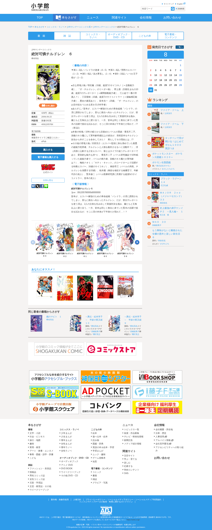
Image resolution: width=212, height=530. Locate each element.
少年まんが (66, 433)
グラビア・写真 (100, 482)
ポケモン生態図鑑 (161, 162)
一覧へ (180, 47)
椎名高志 (35, 58)
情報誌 (33, 472)
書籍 (30, 429)
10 (155, 75)
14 (175, 75)
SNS (126, 473)
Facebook (42, 186)
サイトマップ (169, 4)
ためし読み (48, 106)
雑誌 (30, 465)
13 (170, 75)
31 (155, 90)
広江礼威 (164, 185)
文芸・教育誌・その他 (40, 486)
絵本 (95, 433)
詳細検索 (181, 9)
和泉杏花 (161, 241)
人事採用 (160, 436)
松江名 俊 (164, 215)
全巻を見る (48, 180)
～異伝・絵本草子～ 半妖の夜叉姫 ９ (134, 319)
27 (170, 85)
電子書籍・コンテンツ (102, 468)
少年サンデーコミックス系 (79, 27)
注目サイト (129, 455)
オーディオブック (69, 461)
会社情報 (159, 425)
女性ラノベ (66, 451)
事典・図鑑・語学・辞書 (41, 454)
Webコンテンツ (131, 470)
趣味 (32, 443)
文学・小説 (35, 433)
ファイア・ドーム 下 (172, 124)
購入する (48, 149)
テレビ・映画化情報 (133, 436)
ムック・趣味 (99, 454)
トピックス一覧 (131, 429)
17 (155, 80)
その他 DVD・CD (69, 475)
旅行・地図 (35, 440)
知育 (95, 461)
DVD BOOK (67, 468)
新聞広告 (128, 440)
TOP (30, 27)
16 (150, 80)
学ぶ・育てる (130, 459)
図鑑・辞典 (98, 443)
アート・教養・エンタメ (41, 451)
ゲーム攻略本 (99, 458)
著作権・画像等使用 (60, 499)
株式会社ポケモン (163, 166)
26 (165, 85)
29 (180, 85)
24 (155, 85)
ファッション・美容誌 (40, 468)
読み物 (96, 440)
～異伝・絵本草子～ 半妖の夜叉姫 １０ (95, 319)
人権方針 (77, 499)
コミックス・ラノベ (56, 27)
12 (165, 75)
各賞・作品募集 (131, 433)
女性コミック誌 (37, 479)
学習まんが (99, 451)
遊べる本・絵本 (100, 436)
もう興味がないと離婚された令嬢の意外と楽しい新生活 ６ (167, 234)
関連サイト (129, 451)
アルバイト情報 (163, 440)
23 (150, 85)
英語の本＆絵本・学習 (103, 447)
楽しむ (127, 462)
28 (175, 85)
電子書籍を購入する (48, 157)
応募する (128, 466)
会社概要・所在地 (164, 429)
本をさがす (39, 27)
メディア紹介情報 (132, 443)
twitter (38, 186)
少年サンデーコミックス (104, 27)
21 (175, 80)
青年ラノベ (66, 447)
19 (165, 80)
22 (180, 80)
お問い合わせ (162, 457)
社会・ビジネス (37, 436)
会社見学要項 (162, 443)
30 (150, 90)
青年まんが (66, 440)
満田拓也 (163, 203)
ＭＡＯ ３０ (159, 222)
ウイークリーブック (39, 490)
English (180, 4)
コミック (97, 472)
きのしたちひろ (168, 169)
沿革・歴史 (161, 433)
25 (160, 85)
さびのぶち (164, 244)
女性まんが (66, 443)
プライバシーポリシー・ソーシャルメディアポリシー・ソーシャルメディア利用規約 (123, 499)
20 (170, 80)
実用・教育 (35, 447)
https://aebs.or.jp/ (133, 520)
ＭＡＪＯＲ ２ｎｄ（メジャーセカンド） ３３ (172, 196)
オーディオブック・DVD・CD (74, 458)
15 (180, 75)
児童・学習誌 (36, 482)
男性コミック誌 (37, 475)
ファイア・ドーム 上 (172, 110)
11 (160, 75)
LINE (46, 186)
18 (160, 80)
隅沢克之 (96, 334)
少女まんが (66, 436)
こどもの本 (96, 429)
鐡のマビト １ (53, 316)
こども (33, 458)
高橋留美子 (95, 331)
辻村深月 (168, 113)
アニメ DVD (67, 465)
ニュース (128, 425)
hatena (33, 186)
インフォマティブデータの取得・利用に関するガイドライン (106, 502)
